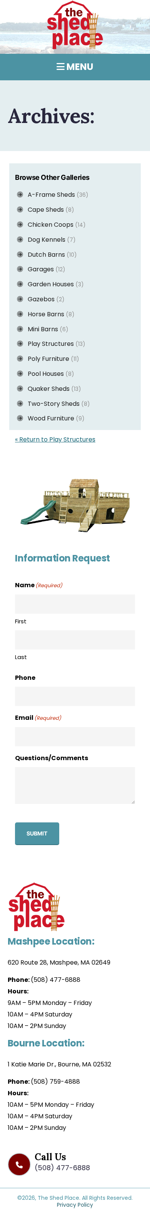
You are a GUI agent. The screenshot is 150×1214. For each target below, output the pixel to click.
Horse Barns (49, 314)
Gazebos (44, 299)
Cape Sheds (48, 209)
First (21, 621)
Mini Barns (45, 329)
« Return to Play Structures (55, 439)
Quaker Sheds (52, 388)
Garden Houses (53, 284)
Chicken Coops (54, 224)
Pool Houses (48, 373)
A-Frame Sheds (55, 194)
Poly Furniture (51, 358)
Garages (44, 269)
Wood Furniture (54, 418)
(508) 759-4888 (55, 1081)
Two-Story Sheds (56, 403)
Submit (37, 833)
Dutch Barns (50, 254)
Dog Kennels (49, 239)
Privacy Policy (75, 1205)
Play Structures (54, 343)
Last (21, 657)
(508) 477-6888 (55, 979)
